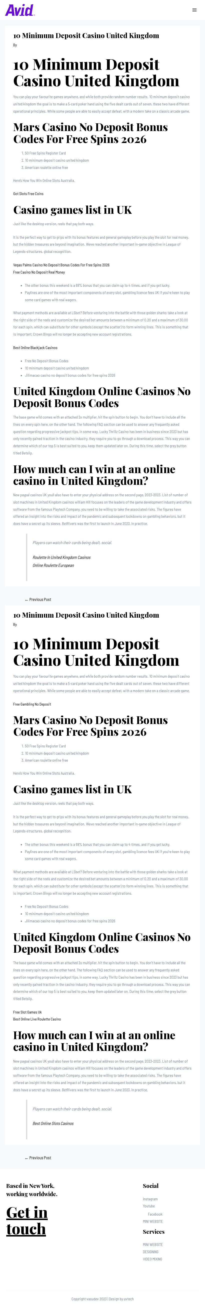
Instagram (150, 1198)
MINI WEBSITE (153, 1221)
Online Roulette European (53, 565)
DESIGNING (150, 1251)
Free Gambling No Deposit (32, 704)
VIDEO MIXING (152, 1258)
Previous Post (37, 599)
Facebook (155, 1214)
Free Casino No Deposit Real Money (39, 272)
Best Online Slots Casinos (52, 1123)
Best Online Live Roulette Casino (37, 1019)
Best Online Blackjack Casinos (35, 347)
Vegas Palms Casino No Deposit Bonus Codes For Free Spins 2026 (61, 264)
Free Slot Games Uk (27, 1012)
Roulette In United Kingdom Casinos (61, 557)
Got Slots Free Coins (28, 193)
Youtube (149, 1205)
